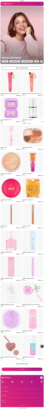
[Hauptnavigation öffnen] (2, 4)
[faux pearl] (22, 123)
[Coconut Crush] (27, 360)
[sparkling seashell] (24, 123)
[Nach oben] (41, 377)
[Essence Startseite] (8, 3)
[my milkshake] (25, 123)
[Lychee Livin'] (22, 360)
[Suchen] (41, 3)
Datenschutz (3, 402)
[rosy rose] (27, 123)
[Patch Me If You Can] (2, 123)
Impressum (3, 400)
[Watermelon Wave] (24, 360)
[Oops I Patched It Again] (1, 123)
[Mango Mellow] (28, 360)
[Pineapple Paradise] (25, 360)
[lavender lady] (28, 123)
